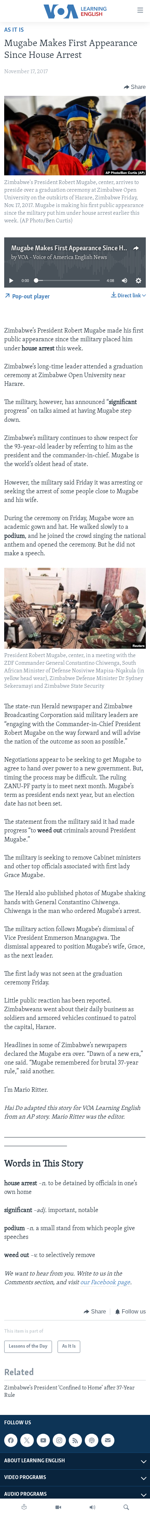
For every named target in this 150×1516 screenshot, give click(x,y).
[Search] (126, 1507)
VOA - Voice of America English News (62, 257)
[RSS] (75, 1440)
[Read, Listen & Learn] (24, 1507)
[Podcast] (91, 1440)
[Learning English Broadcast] (92, 1507)
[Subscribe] (107, 1440)
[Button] (135, 87)
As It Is (14, 30)
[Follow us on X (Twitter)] (26, 1440)
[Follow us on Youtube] (43, 1440)
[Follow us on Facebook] (10, 1440)
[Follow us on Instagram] (59, 1440)
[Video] (58, 1507)
